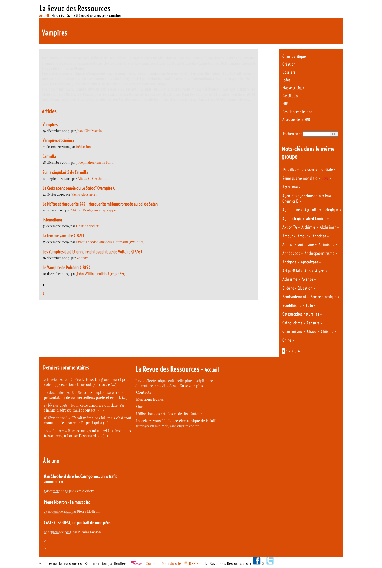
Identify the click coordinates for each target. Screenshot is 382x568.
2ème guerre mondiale (299, 178)
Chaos (311, 331)
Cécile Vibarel (85, 491)
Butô (309, 305)
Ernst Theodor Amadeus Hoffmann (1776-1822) (110, 241)
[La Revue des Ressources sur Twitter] (270, 563)
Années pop (291, 253)
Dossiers (288, 72)
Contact (152, 563)
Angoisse (319, 236)
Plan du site (171, 563)
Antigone (289, 261)
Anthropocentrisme (319, 253)
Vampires (50, 124)
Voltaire (82, 258)
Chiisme (327, 331)
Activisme (290, 186)
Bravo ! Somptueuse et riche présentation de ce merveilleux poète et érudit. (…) (85, 395)
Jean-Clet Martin (89, 130)
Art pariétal (291, 270)
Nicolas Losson (89, 532)
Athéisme (289, 279)
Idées (286, 80)
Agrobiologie (292, 218)
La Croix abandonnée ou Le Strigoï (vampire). (79, 188)
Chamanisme (292, 331)
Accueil (44, 15)
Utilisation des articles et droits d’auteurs (169, 413)
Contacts (143, 392)
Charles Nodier (87, 226)
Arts (307, 270)
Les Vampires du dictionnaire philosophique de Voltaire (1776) (92, 251)
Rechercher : (292, 133)
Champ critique (294, 56)
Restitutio (290, 95)
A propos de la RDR (296, 119)
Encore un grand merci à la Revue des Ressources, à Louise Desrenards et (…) (87, 433)
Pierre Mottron (88, 511)
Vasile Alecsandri (84, 194)
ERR (285, 103)
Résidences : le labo (297, 111)
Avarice (307, 279)
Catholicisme (292, 322)
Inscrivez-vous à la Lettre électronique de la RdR (176, 420)
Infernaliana (52, 219)
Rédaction (83, 146)
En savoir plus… (193, 385)
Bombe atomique (324, 296)
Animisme (306, 244)
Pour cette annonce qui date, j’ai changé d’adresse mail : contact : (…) (84, 408)
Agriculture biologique (321, 209)
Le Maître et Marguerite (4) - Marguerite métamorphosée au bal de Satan (100, 204)
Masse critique (293, 87)
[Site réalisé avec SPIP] (136, 563)
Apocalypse (309, 261)
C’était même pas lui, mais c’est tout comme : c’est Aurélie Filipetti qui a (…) (87, 420)
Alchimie (308, 227)
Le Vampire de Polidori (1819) (66, 267)
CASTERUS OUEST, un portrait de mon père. (77, 522)
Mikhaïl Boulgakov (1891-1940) (93, 210)
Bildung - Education (297, 288)
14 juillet (289, 169)
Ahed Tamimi (316, 218)
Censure (313, 322)
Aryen (319, 270)
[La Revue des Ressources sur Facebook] (256, 563)
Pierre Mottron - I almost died (67, 502)
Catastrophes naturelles (300, 314)
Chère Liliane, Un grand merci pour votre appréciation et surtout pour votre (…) (87, 382)
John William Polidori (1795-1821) (101, 273)
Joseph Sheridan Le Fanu (95, 162)
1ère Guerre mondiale (316, 169)
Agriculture (291, 209)
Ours (140, 406)
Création (288, 64)
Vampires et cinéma (58, 140)
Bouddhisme (291, 305)
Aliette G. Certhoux (92, 178)
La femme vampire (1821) (63, 235)
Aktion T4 (289, 227)
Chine (286, 340)
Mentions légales (150, 399)
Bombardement (294, 296)
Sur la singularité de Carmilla (65, 172)
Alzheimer (328, 227)
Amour (287, 236)
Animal (288, 244)
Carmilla (49, 156)
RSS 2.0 (195, 563)
